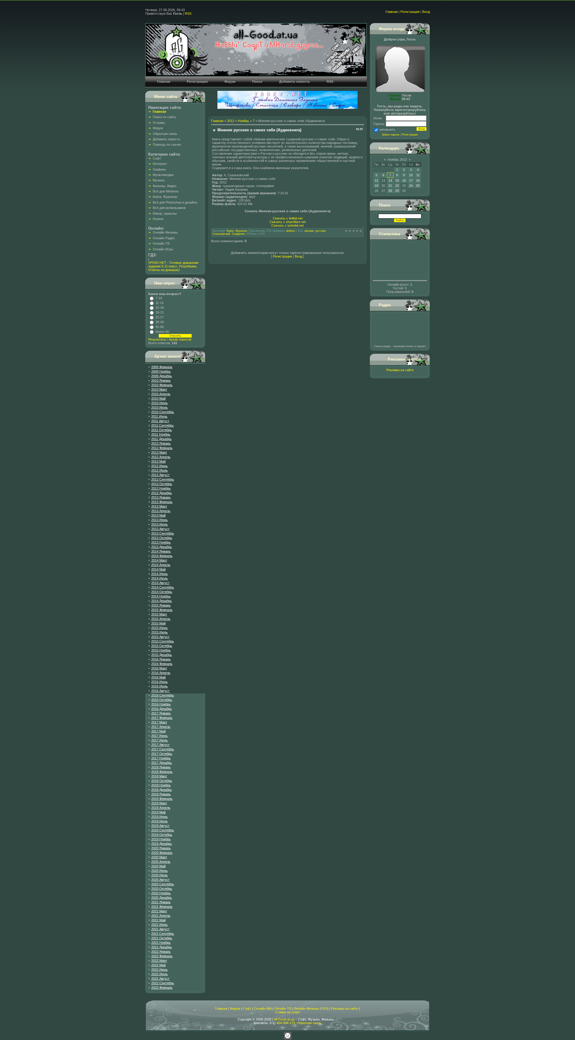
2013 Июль (159, 524)
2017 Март (159, 722)
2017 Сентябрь (162, 749)
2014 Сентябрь (162, 587)
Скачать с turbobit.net (287, 225)
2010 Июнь (159, 403)
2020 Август (160, 879)
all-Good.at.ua (284, 1019)
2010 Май (158, 398)
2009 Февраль (161, 367)
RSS (188, 13)
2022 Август (160, 978)
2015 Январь (161, 605)
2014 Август (160, 583)
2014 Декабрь (161, 601)
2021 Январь (161, 902)
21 (390, 185)
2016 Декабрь (161, 709)
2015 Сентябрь (162, 641)
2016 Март (159, 668)
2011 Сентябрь (162, 425)
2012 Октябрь (161, 484)
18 (418, 180)
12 (376, 180)
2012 (230, 121)
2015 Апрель (160, 619)
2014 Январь (161, 551)
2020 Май (158, 866)
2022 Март (159, 960)
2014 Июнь (159, 574)
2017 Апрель (160, 727)
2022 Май (158, 965)
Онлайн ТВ (282, 1008)
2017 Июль (159, 740)
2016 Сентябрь (162, 695)
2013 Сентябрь (162, 533)
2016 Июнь (159, 682)
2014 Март (159, 560)
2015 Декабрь (161, 655)
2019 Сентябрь (162, 830)
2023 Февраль (161, 987)
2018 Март (159, 776)
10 (411, 175)
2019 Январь (161, 794)
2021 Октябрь (161, 938)
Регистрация (410, 11)
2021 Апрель (160, 915)
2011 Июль (159, 416)
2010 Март (159, 389)
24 (411, 185)
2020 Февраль (161, 852)
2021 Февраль (161, 906)
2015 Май (158, 623)
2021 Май (158, 920)
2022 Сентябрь (162, 983)
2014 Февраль (161, 556)
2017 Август (160, 744)
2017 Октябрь (161, 753)
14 (390, 180)
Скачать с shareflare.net (288, 222)
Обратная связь (309, 1023)
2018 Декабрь (161, 789)
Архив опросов (180, 339)
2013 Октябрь (161, 538)
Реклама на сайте (400, 370)
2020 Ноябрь (161, 893)
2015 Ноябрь (161, 650)
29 (397, 190)
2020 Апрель (160, 861)
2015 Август (160, 637)
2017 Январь (161, 713)
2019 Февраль (161, 798)
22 (397, 185)
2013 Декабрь (161, 547)
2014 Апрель (160, 565)
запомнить (387, 129)
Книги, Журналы (237, 230)
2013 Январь (161, 497)
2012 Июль (159, 470)
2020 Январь (161, 848)
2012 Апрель (160, 457)
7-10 (158, 298)
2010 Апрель (160, 394)
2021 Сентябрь (162, 933)
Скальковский (221, 233)
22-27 (159, 317)
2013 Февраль (161, 502)
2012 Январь (161, 443)
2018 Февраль (161, 771)
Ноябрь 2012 (397, 159)
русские (321, 230)
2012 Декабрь (161, 493)
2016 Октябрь (161, 700)
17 (411, 180)
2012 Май (158, 461)
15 (397, 180)
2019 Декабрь (161, 843)
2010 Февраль (161, 385)
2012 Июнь (159, 466)
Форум (235, 1008)
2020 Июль (159, 875)
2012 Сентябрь (162, 479)
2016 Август (160, 691)
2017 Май (158, 731)
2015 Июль (159, 632)
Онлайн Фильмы (306, 1008)
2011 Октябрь (161, 430)
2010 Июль (159, 407)
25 (418, 185)
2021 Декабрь (161, 947)
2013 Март (159, 506)
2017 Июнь (159, 736)
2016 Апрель (160, 673)
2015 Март (159, 614)
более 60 (162, 331)
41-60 (159, 327)
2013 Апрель (160, 511)
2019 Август (160, 825)
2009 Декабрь (161, 376)
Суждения (238, 233)
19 (376, 185)
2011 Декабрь (161, 439)
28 (390, 190)
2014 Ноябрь (161, 596)
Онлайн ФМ (263, 1008)
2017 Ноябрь (161, 758)
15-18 (159, 307)
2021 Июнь (159, 924)
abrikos (290, 230)
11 (418, 175)
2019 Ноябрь (161, 839)
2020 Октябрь (161, 888)
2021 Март (159, 911)
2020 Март (159, 857)
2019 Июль (159, 821)
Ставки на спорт (287, 1012)
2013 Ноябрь (161, 542)
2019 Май (158, 812)
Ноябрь (243, 121)
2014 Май (158, 569)
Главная (391, 11)
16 (404, 180)
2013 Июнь (159, 520)
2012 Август (160, 475)
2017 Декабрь (161, 762)
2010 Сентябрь (162, 412)
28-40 (159, 322)
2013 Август (160, 529)
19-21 (159, 312)
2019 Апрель (160, 807)
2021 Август (160, 929)
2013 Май (158, 515)
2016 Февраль (161, 664)
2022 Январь (161, 951)
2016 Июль (159, 686)
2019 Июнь (159, 816)
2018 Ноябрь (161, 785)
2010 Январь (161, 380)
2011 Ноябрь (160, 434)
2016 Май (158, 677)
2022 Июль (159, 974)
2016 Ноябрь (161, 704)
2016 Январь (161, 659)
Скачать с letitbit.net (287, 218)
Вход (426, 11)
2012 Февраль (161, 448)
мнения (309, 230)
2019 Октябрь (161, 834)
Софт (247, 1008)
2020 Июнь (159, 870)
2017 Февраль (161, 718)
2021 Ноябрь (161, 942)
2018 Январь (161, 767)
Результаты (157, 339)
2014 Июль (159, 578)
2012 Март (159, 452)
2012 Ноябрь (161, 488)
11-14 (159, 303)
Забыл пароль (391, 134)
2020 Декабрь (161, 897)
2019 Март (159, 803)
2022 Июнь (159, 969)
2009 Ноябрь (161, 371)
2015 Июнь (159, 628)
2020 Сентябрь (162, 884)
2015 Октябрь (161, 646)
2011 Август (160, 421)
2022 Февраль (161, 956)
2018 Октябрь (161, 780)
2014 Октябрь (161, 592)
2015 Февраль (161, 610)
